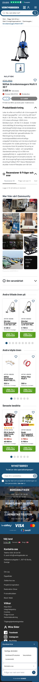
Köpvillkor (8, 607)
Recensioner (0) (9, 181)
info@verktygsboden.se (18, 555)
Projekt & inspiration (11, 585)
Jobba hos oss (9, 580)
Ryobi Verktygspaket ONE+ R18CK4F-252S (27, 434)
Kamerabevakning (11, 617)
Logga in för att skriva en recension (14, 188)
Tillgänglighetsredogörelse (13, 622)
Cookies (7, 612)
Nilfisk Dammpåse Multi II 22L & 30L (9, 378)
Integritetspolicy (10, 609)
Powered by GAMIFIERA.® (10, 271)
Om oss (7, 572)
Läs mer (21, 483)
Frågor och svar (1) (24, 181)
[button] (20, 45)
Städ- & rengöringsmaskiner (12, 21)
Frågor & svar (9, 615)
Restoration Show (10, 589)
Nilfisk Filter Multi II (26, 378)
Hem (4, 19)
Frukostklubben (10, 593)
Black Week (8, 598)
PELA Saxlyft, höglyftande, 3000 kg (9, 434)
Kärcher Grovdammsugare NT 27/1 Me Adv (27, 323)
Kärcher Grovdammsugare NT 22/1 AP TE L (10, 323)
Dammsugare (27, 21)
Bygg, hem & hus (13, 19)
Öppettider (8, 576)
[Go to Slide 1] (20, 67)
